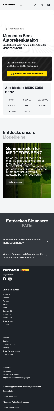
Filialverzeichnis (9, 344)
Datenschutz (8, 391)
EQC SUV (43, 106)
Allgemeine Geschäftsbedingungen (16, 378)
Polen (5, 308)
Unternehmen (8, 354)
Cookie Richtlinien (10, 397)
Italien (5, 304)
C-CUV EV (27, 100)
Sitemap (6, 348)
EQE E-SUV (11, 111)
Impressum (7, 371)
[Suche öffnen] (42, 5)
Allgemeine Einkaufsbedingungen (16, 402)
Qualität (6, 341)
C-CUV (11, 100)
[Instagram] (10, 278)
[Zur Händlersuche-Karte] (35, 5)
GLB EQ (27, 111)
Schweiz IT (7, 314)
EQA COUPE (43, 100)
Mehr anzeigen (15, 182)
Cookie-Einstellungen (11, 408)
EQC (27, 106)
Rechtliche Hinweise (11, 374)
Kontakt (6, 338)
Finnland (6, 324)
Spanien (6, 298)
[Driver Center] (9, 5)
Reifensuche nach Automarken (29, 73)
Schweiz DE (7, 311)
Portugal (6, 301)
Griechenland (8, 321)
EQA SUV (11, 106)
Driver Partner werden (11, 351)
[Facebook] (4, 278)
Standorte (7, 368)
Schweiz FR (7, 318)
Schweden (7, 294)
